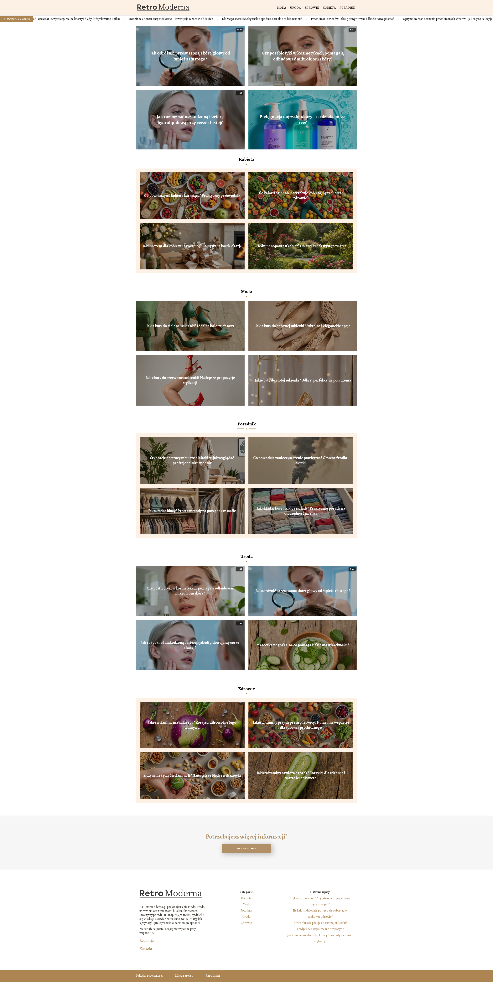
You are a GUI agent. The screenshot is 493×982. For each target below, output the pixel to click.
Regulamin (213, 976)
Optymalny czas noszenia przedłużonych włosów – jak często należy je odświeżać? (380, 19)
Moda (281, 8)
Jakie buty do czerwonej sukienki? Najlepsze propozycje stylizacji (190, 380)
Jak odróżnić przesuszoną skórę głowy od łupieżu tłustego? (190, 56)
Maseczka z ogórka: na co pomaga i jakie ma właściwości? (303, 645)
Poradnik (347, 8)
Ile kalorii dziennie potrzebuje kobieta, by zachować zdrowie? (301, 196)
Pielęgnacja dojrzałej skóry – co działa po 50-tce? (302, 120)
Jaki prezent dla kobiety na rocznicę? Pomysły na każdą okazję (192, 246)
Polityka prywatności (149, 976)
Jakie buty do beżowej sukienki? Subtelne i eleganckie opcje (303, 326)
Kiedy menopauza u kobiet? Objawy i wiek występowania (300, 246)
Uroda (295, 8)
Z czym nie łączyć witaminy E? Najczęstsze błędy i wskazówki (192, 775)
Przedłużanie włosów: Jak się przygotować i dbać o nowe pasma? (277, 19)
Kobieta (329, 8)
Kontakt (145, 948)
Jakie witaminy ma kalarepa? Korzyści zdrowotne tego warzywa (192, 725)
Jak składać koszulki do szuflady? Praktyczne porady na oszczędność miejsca (301, 511)
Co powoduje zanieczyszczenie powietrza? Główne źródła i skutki (301, 460)
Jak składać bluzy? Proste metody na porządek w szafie (192, 510)
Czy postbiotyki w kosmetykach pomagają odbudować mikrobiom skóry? (303, 56)
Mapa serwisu (184, 976)
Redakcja (146, 940)
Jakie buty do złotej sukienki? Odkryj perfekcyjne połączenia (303, 380)
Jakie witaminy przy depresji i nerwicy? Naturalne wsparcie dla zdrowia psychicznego (301, 725)
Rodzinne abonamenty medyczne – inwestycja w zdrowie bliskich (96, 19)
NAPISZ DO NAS (246, 848)
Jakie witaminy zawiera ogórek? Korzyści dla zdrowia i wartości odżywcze (301, 776)
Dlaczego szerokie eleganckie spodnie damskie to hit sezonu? (187, 19)
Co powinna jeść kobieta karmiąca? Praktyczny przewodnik (192, 195)
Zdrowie (312, 8)
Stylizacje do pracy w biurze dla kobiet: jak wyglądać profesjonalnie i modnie (192, 460)
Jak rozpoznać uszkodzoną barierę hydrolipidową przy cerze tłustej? (190, 120)
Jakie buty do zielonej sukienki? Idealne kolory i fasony (190, 326)
